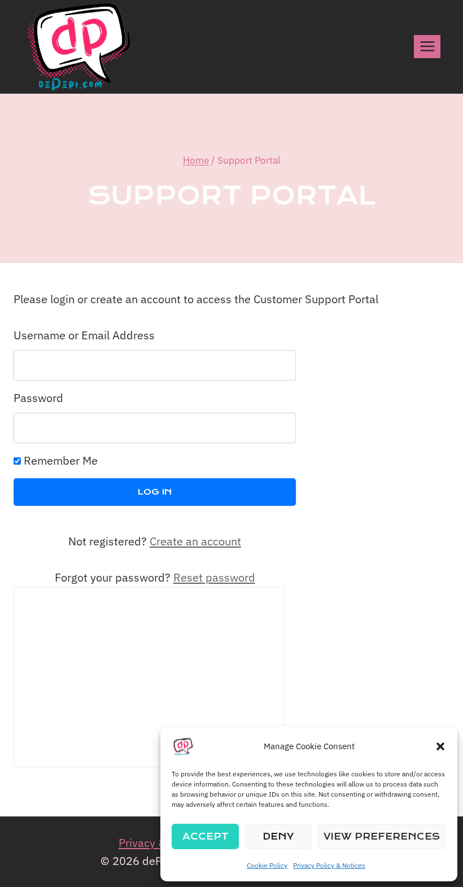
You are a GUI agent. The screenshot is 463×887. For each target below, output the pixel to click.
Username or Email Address (84, 335)
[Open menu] (427, 46)
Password (38, 397)
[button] (440, 746)
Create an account (195, 541)
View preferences (382, 836)
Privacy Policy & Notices (329, 865)
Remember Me (59, 460)
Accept (205, 836)
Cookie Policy (267, 865)
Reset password (214, 577)
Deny (278, 836)
